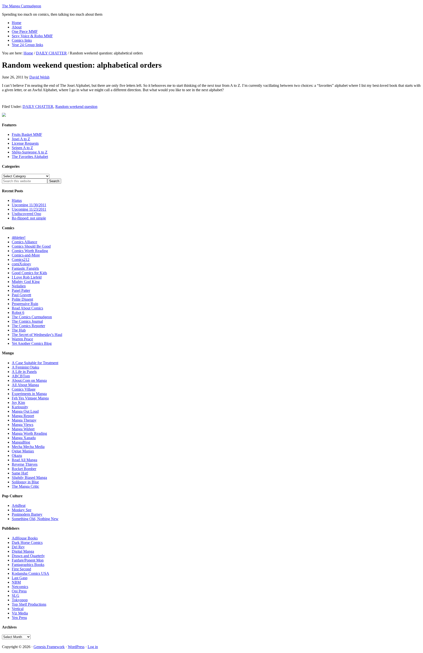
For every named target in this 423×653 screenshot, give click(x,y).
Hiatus (17, 200)
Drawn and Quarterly (28, 556)
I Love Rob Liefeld (27, 277)
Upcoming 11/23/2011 (29, 209)
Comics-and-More (26, 255)
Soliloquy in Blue (25, 482)
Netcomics (20, 587)
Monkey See (21, 510)
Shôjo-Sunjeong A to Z (29, 152)
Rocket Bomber (24, 469)
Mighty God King (26, 282)
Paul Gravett (21, 295)
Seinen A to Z (22, 148)
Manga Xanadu (24, 438)
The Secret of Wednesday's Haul (37, 335)
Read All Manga (24, 460)
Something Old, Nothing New (35, 519)
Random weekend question (76, 106)
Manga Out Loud (25, 411)
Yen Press (19, 617)
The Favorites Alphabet (30, 156)
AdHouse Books (25, 538)
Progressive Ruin (25, 304)
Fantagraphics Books (28, 565)
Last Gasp (19, 578)
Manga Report (23, 416)
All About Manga (25, 385)
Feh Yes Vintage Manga (30, 398)
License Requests (25, 143)
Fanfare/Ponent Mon (28, 560)
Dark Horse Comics (27, 542)
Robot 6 (18, 312)
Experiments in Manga (29, 394)
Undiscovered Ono (26, 214)
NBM (16, 582)
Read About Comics (27, 308)
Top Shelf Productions (29, 604)
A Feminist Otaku (25, 367)
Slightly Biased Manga (29, 477)
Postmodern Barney (27, 514)
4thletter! (18, 237)
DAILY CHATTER (38, 106)
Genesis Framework (49, 647)
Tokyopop (20, 600)
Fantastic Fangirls (25, 268)
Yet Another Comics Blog (32, 343)
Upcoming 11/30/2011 (29, 205)
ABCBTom (21, 376)
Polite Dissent (22, 299)
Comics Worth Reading (30, 251)
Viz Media (20, 613)
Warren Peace (22, 339)
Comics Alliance (24, 242)
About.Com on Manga (29, 380)
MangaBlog (21, 442)
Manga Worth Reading (29, 433)
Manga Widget (23, 429)
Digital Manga (23, 551)
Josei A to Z (21, 139)
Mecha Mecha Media (28, 447)
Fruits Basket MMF (27, 134)
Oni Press (19, 591)
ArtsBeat (18, 505)
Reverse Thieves (24, 464)
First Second (21, 569)
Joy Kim (18, 402)
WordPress (76, 647)
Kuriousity (20, 407)
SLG (15, 595)
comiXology (21, 264)
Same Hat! (20, 473)
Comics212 (20, 259)
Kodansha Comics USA (30, 573)
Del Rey (18, 547)
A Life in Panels (24, 372)
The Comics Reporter (28, 326)
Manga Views (22, 425)
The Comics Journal (27, 321)
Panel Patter (21, 290)
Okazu (17, 455)
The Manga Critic (25, 486)
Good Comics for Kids (29, 273)
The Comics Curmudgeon (32, 317)
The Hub (19, 330)
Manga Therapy (24, 420)
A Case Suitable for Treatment (35, 363)
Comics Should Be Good (31, 246)
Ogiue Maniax (23, 451)
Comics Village (23, 389)
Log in (93, 647)
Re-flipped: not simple (29, 218)
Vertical (18, 609)
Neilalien (19, 286)
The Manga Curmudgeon (21, 6)
